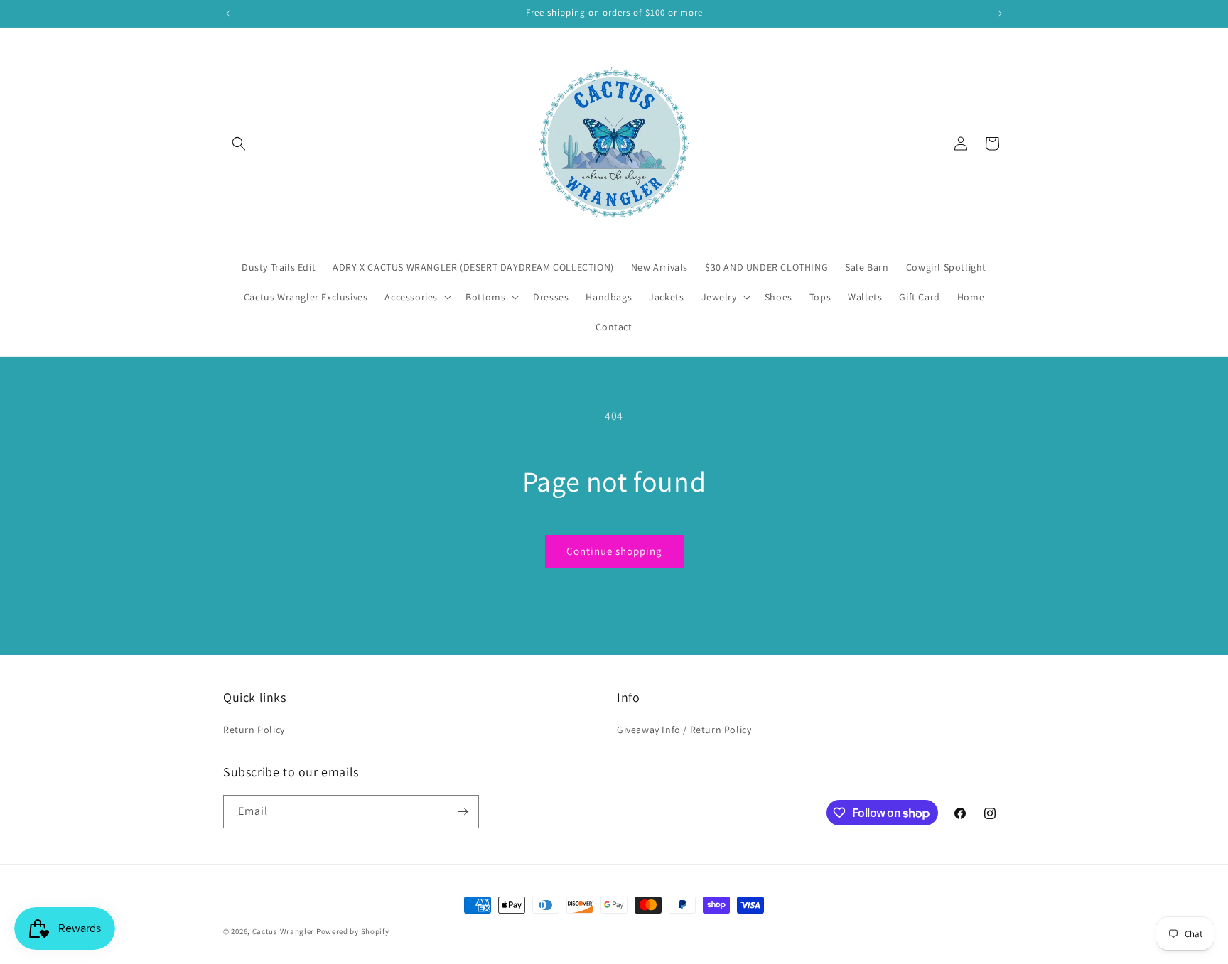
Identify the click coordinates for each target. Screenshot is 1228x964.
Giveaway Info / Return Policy (684, 729)
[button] (238, 143)
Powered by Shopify (352, 931)
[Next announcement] (1000, 13)
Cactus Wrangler (284, 931)
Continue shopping (614, 551)
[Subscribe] (462, 811)
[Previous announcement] (228, 13)
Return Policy (254, 729)
